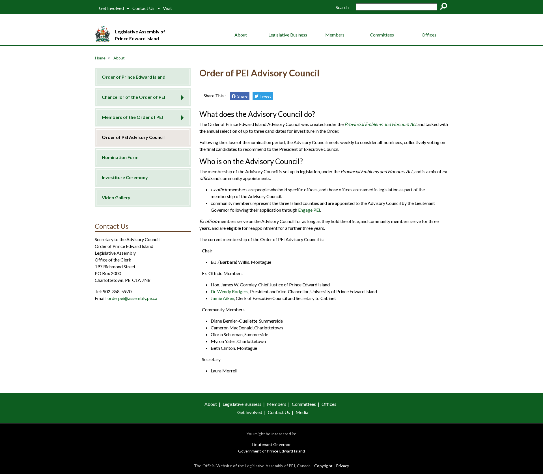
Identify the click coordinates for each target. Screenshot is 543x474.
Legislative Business (287, 34)
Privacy (342, 465)
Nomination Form (120, 157)
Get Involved (111, 8)
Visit (167, 8)
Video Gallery (116, 197)
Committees (382, 34)
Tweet (264, 96)
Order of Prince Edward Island (133, 77)
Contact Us (143, 8)
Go (445, 7)
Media (302, 412)
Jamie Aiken (222, 298)
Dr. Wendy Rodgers (229, 291)
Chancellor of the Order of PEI (133, 97)
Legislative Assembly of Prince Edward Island (140, 35)
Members (334, 34)
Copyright (323, 465)
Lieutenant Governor (271, 444)
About (240, 34)
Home (100, 57)
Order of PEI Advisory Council (133, 137)
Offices (429, 34)
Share (241, 96)
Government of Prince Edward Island (271, 451)
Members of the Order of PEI (132, 117)
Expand (180, 95)
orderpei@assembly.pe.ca (132, 298)
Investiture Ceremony (125, 177)
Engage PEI (309, 210)
